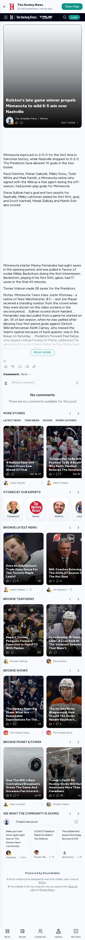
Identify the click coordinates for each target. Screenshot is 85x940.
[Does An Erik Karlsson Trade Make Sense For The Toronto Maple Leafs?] (24, 559)
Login (74, 17)
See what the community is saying (31, 813)
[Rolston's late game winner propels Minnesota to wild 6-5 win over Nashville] (42, 76)
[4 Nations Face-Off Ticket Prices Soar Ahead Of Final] (24, 452)
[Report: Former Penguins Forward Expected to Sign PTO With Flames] (24, 630)
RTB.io (42, 882)
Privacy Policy (47, 889)
